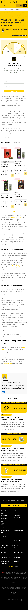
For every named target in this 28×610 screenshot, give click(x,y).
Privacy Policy (4, 563)
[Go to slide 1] (13, 211)
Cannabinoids (17, 517)
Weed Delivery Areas (13, 599)
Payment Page (4, 542)
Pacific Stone (5, 193)
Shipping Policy (4, 554)
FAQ (2, 532)
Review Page (4, 552)
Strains (5, 521)
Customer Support (18, 530)
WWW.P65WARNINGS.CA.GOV (14, 589)
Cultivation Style (18, 515)
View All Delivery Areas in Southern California (14, 500)
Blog (4, 523)
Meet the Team (18, 554)
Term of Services (5, 561)
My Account (6, 513)
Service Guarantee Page (7, 545)
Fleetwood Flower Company (5, 162)
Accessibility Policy (18, 552)
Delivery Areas (4, 550)
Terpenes (16, 513)
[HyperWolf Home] (14, 2)
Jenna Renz (8, 29)
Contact (5, 515)
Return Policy (17, 557)
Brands (5, 518)
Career (16, 545)
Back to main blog (7, 15)
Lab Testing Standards (19, 542)
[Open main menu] (1, 2)
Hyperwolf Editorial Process (13, 31)
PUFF (16, 192)
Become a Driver (5, 530)
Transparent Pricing (19, 550)
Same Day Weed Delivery (7, 539)
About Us (3, 547)
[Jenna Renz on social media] (3, 392)
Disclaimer (16, 561)
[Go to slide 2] (14, 211)
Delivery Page (17, 547)
